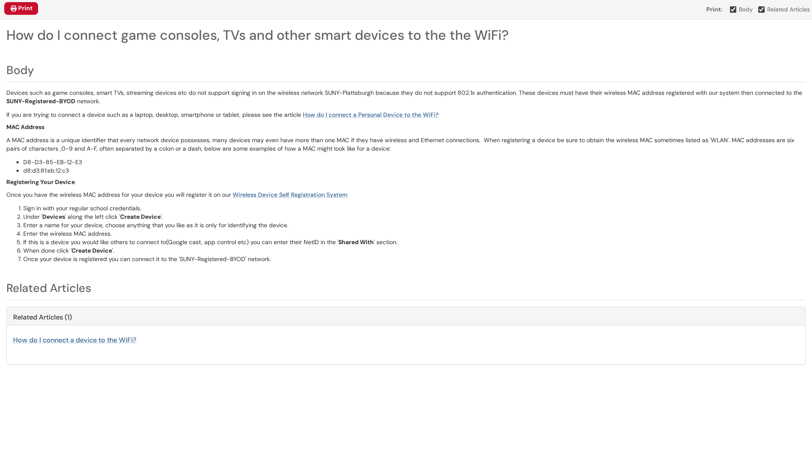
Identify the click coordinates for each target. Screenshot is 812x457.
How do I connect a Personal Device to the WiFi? (371, 114)
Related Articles (788, 9)
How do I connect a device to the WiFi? (74, 340)
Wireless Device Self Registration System (290, 194)
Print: (714, 9)
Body (746, 9)
